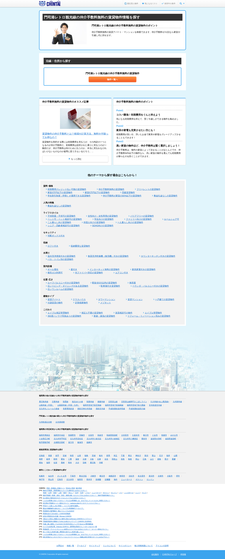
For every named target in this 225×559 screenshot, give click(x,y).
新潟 (146, 455)
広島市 (60, 479)
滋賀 (77, 459)
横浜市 (102, 476)
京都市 (160, 476)
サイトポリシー (125, 546)
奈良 (106, 459)
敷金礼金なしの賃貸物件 (165, 195)
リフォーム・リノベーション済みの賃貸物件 (149, 316)
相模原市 (112, 476)
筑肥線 (65, 402)
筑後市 (164, 435)
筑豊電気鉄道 (68, 409)
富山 (154, 455)
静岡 (55, 459)
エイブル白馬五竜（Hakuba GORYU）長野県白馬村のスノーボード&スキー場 (70, 526)
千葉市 (73, 476)
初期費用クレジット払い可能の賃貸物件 (67, 189)
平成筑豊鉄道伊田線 (117, 409)
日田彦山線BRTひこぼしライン (134, 402)
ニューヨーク (126, 479)
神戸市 (42, 479)
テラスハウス (79, 299)
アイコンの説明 (162, 546)
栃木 (101, 455)
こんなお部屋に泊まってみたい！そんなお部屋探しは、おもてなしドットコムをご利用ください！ (76, 500)
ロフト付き (53, 246)
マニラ (144, 493)
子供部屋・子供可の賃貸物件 (61, 216)
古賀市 (91, 435)
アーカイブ (81, 546)
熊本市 (89, 479)
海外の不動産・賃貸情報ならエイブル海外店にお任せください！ (65, 490)
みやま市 (174, 435)
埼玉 (115, 455)
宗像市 (82, 435)
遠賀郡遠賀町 (170, 439)
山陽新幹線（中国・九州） (68, 405)
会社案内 (155, 554)
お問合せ (60, 546)
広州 (76, 493)
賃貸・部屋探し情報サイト (56, 488)
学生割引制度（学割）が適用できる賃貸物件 (69, 195)
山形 (79, 455)
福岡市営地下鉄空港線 (92, 405)
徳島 (159, 459)
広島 (144, 459)
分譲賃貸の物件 (55, 302)
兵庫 (99, 459)
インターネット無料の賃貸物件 (105, 269)
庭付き (74, 269)
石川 (161, 455)
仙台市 (51, 476)
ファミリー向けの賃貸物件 (139, 219)
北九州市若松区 (76, 439)
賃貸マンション (135, 299)
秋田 (72, 455)
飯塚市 (80, 442)
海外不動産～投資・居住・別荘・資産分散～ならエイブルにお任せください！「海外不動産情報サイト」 (79, 495)
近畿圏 (107, 479)
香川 (166, 459)
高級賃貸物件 (128, 192)
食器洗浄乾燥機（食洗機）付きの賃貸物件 (108, 256)
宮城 (64, 455)
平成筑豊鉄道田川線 (137, 409)
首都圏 (98, 479)
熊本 (70, 463)
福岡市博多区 (44, 435)
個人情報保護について (143, 546)
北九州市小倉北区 (94, 439)
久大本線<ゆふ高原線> (159, 402)
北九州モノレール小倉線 (49, 409)
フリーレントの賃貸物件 (148, 189)
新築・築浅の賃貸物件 (104, 316)
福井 (168, 455)
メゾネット (105, 302)
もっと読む (76, 159)
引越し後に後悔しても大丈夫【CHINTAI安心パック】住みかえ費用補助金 (68, 524)
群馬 (108, 455)
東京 (130, 455)
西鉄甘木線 (100, 409)
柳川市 (146, 435)
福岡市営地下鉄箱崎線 (114, 405)
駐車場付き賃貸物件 (110, 286)
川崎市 (93, 476)
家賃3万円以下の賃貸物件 (60, 192)
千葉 (123, 455)
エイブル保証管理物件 (58, 313)
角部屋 (132, 282)
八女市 (155, 435)
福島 (86, 455)
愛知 (63, 459)
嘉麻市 (89, 442)
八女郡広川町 (44, 439)
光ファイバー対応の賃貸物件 (89, 272)
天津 (81, 493)
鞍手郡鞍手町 (44, 442)
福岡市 (80, 479)
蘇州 (64, 493)
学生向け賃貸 (70, 488)
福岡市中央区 (59, 435)
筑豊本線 (90, 402)
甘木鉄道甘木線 (155, 405)
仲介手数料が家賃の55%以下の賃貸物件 (122, 195)
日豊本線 (55, 402)
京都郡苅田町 (59, 442)
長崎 (63, 463)
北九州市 (70, 479)
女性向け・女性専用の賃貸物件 (103, 216)
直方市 (71, 442)
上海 (59, 493)
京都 (84, 459)
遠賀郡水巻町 (156, 439)
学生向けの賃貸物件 (104, 219)
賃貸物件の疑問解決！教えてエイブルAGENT (58, 511)
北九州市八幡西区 (130, 439)
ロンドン (150, 479)
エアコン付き (121, 272)
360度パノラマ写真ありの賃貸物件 (64, 316)
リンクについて (109, 546)
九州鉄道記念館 (45, 422)
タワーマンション (106, 299)
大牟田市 (125, 435)
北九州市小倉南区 (112, 439)
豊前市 (144, 439)
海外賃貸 (79, 488)
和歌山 (114, 459)
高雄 (54, 493)
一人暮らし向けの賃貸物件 (130, 222)
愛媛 (174, 459)
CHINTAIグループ (169, 554)
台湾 (49, 493)
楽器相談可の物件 (123, 313)
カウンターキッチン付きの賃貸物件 (158, 256)
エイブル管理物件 (153, 313)
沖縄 (101, 463)
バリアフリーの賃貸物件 (142, 216)
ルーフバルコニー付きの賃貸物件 (64, 282)
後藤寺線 (101, 402)
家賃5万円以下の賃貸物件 (97, 192)
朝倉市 (100, 435)
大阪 (92, 459)
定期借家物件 (81, 302)
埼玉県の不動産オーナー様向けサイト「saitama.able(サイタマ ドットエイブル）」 (71, 503)
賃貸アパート (54, 299)
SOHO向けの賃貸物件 (102, 225)
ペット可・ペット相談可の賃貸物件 (65, 219)
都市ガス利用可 (55, 272)
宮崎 (84, 463)
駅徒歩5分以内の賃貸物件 (104, 282)
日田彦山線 (113, 402)
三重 (70, 459)
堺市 (178, 476)
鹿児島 (93, 463)
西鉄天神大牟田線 (84, 409)
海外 (115, 479)
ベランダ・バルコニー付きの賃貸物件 (150, 286)
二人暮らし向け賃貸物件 (59, 222)
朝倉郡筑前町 (112, 435)
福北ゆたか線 (77, 402)
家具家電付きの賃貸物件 (144, 269)
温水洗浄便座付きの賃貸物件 (61, 256)
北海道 (42, 455)
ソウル (87, 493)
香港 (44, 493)
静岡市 (122, 476)
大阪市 (169, 476)
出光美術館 (60, 422)
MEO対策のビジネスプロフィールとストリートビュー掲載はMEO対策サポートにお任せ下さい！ (76, 537)
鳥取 (123, 459)
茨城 (94, 455)
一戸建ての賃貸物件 (164, 299)
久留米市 (135, 435)
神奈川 (138, 455)
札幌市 (42, 476)
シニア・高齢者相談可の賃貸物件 (64, 225)
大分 (77, 463)
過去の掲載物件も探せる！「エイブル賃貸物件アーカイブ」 (63, 508)
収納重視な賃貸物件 (80, 246)
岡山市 (51, 479)
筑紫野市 (72, 435)
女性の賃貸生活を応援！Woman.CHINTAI (57, 516)
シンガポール (128, 493)
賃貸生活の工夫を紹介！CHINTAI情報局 (56, 513)
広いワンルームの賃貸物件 (60, 289)
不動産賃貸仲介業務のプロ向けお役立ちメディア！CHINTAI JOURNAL (67, 521)
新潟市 (151, 476)
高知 (41, 463)
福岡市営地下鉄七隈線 (136, 405)
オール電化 (53, 269)
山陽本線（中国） (46, 405)
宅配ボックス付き (56, 235)
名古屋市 (141, 476)
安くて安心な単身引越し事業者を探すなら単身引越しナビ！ (63, 532)
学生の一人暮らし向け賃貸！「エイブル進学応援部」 (61, 506)
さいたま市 (61, 476)
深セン (70, 493)
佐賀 (55, 463)
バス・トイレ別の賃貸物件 (60, 259)
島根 (130, 459)
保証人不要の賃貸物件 (92, 313)
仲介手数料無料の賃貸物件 (111, 189)
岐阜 (48, 459)
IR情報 (183, 554)
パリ (120, 493)
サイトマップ (94, 546)
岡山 (137, 459)
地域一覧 (70, 546)
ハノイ (137, 493)
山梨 (175, 455)
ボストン (139, 479)
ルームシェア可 (171, 219)
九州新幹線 (177, 402)
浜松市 (131, 476)
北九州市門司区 (60, 439)
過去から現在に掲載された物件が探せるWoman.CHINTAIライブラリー (67, 519)
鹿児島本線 (43, 402)
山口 (152, 459)
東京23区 (83, 476)
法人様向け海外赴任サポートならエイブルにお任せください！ (64, 498)
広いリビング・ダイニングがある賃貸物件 (68, 286)
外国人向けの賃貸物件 (94, 222)
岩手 (57, 455)
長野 (41, 459)
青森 (50, 455)
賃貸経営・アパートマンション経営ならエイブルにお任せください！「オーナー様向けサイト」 (76, 529)
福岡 (48, 463)
